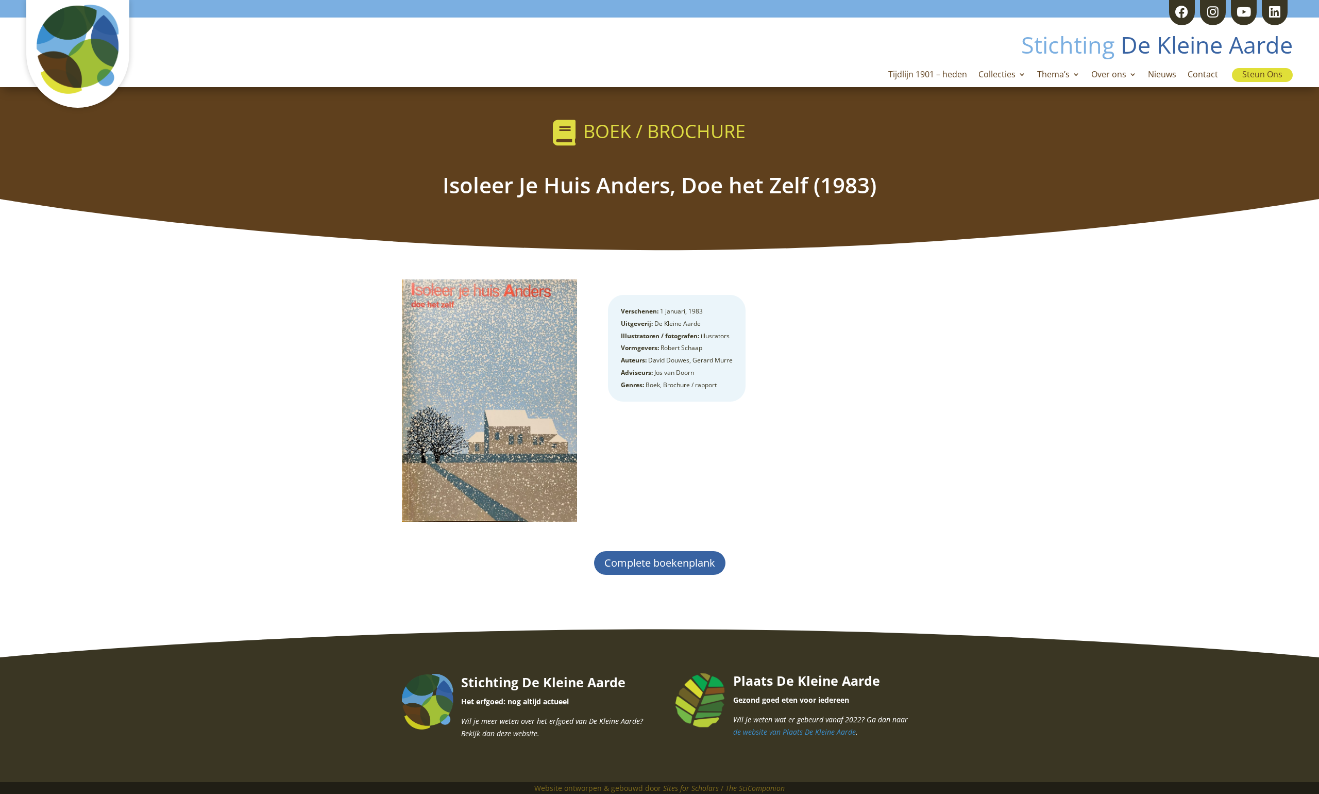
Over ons (1108, 75)
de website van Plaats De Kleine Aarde (794, 732)
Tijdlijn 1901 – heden (927, 75)
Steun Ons (1262, 74)
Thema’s (1053, 75)
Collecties (997, 75)
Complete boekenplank (659, 563)
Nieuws (1162, 75)
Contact (1203, 75)
